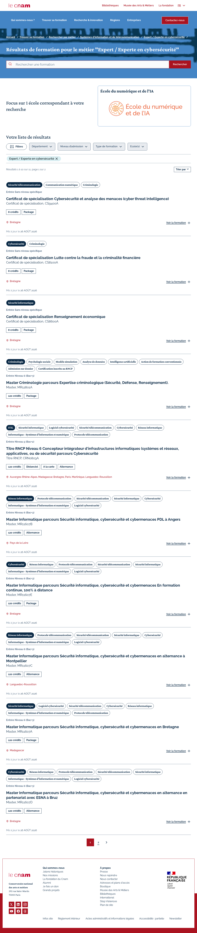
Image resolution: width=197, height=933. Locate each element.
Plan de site (106, 905)
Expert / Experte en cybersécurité (164, 37)
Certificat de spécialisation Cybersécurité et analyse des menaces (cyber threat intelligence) (87, 199)
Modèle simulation (66, 361)
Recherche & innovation (88, 20)
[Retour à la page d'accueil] (19, 5)
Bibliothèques (108, 893)
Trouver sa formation (54, 20)
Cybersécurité (16, 243)
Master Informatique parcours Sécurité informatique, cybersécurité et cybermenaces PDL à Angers (93, 519)
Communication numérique (62, 184)
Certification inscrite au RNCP (55, 368)
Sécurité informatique (20, 302)
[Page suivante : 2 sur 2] (106, 842)
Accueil (10, 37)
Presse (104, 871)
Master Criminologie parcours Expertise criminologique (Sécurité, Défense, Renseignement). (87, 382)
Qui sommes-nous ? (23, 20)
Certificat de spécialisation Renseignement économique (55, 316)
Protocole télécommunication (91, 434)
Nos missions (50, 875)
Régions (115, 20)
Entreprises (134, 20)
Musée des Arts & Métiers (114, 890)
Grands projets (51, 890)
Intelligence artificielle (123, 361)
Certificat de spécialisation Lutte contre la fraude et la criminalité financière (73, 257)
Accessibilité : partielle (151, 918)
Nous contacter (109, 879)
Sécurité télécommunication (24, 184)
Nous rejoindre (108, 875)
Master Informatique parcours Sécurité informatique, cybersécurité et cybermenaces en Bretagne (92, 727)
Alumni (47, 882)
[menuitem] (110, 5)
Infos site (48, 918)
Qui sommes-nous (53, 867)
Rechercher (180, 64)
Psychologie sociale (39, 361)
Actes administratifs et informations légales (110, 918)
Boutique (105, 886)
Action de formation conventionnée (161, 361)
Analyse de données (93, 361)
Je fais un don (50, 886)
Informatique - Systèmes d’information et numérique (38, 434)
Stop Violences (108, 901)
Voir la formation (176, 222)
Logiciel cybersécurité (61, 427)
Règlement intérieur (69, 918)
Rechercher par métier (62, 37)
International (107, 897)
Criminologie (90, 184)
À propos (105, 867)
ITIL (10, 427)
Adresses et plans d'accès (115, 882)
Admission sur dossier (20, 368)
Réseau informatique (150, 427)
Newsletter (175, 918)
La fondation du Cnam (55, 879)
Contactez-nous (175, 20)
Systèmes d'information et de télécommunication (109, 37)
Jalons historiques (53, 871)
